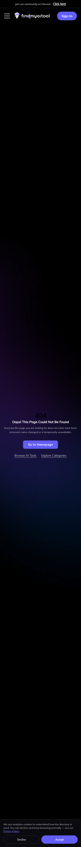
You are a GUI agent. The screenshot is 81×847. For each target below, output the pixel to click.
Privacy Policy (11, 831)
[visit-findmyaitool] (32, 18)
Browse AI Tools (25, 455)
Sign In (66, 16)
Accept (59, 839)
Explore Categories (53, 455)
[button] (7, 16)
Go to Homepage (40, 444)
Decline (21, 839)
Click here (59, 4)
